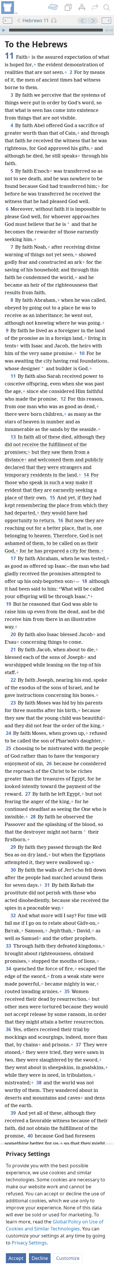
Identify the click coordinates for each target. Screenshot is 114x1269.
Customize (68, 1258)
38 (39, 1082)
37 (79, 1044)
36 (9, 1029)
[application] (57, 30)
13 (14, 437)
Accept (15, 1258)
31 (47, 885)
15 (53, 497)
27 (28, 794)
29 (14, 847)
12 (64, 399)
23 (14, 703)
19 (9, 604)
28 (33, 816)
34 (9, 968)
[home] (8, 7)
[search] (106, 7)
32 (14, 915)
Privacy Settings (29, 1242)
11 (14, 376)
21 (14, 649)
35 (67, 991)
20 (14, 634)
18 (85, 581)
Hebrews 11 (36, 20)
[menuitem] (8, 7)
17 (14, 558)
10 (82, 353)
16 (61, 520)
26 (49, 763)
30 (14, 870)
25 (9, 748)
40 (30, 1136)
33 (9, 946)
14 (87, 475)
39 (14, 1113)
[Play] (3, 30)
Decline (40, 1258)
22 (14, 680)
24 (9, 733)
